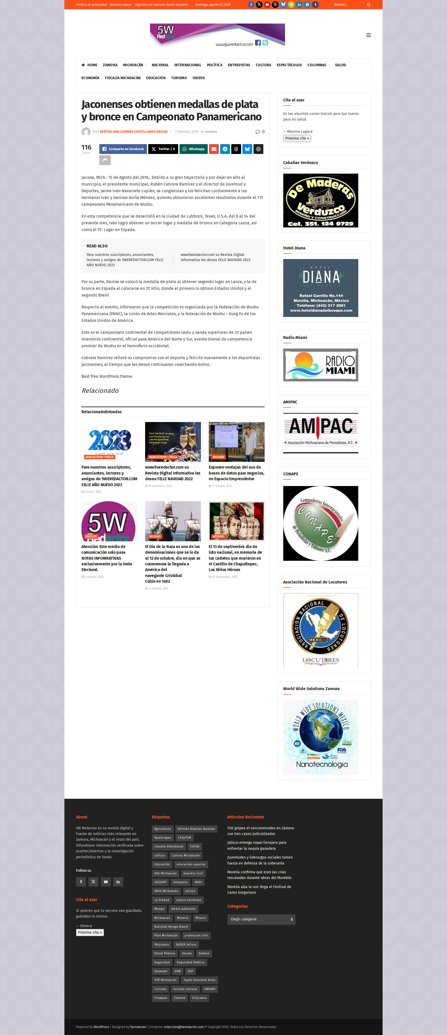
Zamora (110, 65)
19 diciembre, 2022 (159, 486)
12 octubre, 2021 (157, 588)
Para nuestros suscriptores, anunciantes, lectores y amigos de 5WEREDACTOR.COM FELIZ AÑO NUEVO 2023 (125, 260)
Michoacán (133, 65)
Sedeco (204, 953)
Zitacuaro (199, 998)
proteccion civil (196, 935)
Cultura (263, 65)
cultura (159, 855)
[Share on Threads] (236, 149)
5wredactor (138, 1027)
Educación (156, 78)
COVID (194, 846)
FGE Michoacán (165, 873)
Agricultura (162, 829)
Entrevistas (239, 65)
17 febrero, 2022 (221, 486)
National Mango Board (171, 926)
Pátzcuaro (161, 944)
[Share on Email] (214, 149)
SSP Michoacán (165, 980)
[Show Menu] (368, 35)
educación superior (191, 864)
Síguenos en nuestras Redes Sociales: (162, 4)
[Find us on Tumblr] (315, 4)
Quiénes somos (121, 4)
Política (214, 65)
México (201, 918)
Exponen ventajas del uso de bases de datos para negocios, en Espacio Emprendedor (236, 473)
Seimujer (161, 971)
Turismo (179, 78)
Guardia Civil (193, 873)
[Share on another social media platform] (105, 160)
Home (92, 65)
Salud (340, 65)
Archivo (211, 132)
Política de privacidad (91, 4)
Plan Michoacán (166, 935)
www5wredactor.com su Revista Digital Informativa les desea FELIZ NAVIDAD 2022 (172, 473)
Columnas (317, 65)
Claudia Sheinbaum (168, 846)
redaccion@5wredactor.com (183, 1027)
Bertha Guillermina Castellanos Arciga (134, 132)
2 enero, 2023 (92, 491)
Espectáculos (289, 65)
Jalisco (190, 891)
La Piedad (161, 900)
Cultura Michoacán (186, 855)
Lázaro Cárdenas (188, 900)
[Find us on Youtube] (267, 4)
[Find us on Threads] (275, 4)
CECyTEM (184, 837)
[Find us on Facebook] (251, 4)
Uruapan (160, 998)
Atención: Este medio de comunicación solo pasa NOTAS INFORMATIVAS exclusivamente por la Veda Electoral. (106, 558)
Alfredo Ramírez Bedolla (196, 829)
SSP (190, 971)
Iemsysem (180, 882)
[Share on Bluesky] (247, 149)
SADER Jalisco (186, 944)
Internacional (187, 65)
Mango (159, 909)
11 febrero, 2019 (186, 132)
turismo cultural (185, 989)
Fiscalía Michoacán (122, 78)
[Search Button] (367, 4)
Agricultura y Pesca (100, 457)
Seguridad (162, 962)
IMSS (198, 882)
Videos (199, 78)
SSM (178, 971)
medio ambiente (183, 909)
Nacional (160, 65)
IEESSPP (160, 882)
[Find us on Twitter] (259, 4)
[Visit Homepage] (217, 35)
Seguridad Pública (191, 962)
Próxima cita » (297, 138)
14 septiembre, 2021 (224, 577)
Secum (187, 953)
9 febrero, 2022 (93, 577)
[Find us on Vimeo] (291, 4)
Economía (90, 78)
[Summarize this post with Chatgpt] (258, 149)
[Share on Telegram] (225, 149)
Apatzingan (162, 837)
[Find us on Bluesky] (283, 4)
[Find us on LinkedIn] (299, 4)
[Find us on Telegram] (307, 4)
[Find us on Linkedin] (118, 881)
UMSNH (209, 989)
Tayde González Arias (199, 980)
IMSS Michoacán (166, 891)
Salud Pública (164, 953)
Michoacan (162, 918)
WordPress (101, 1027)
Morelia (183, 918)
